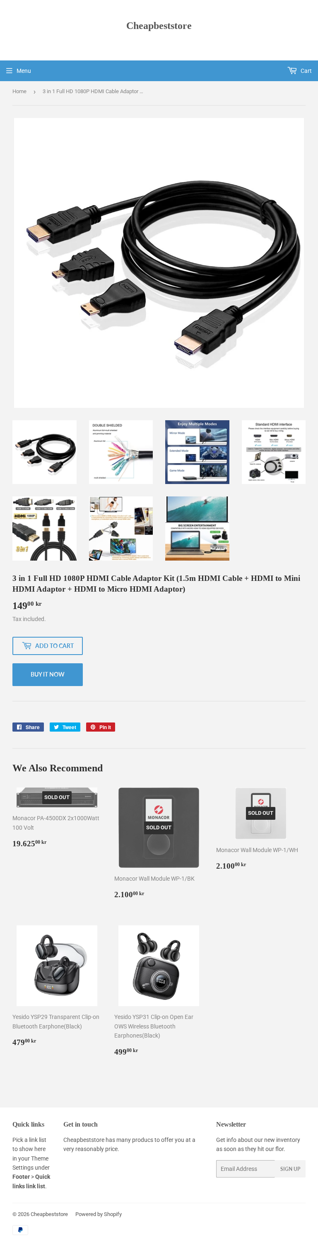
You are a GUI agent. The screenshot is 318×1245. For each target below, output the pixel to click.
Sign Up (290, 1169)
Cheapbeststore (159, 25)
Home (19, 91)
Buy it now (48, 674)
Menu (24, 70)
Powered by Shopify (98, 1214)
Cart (305, 70)
